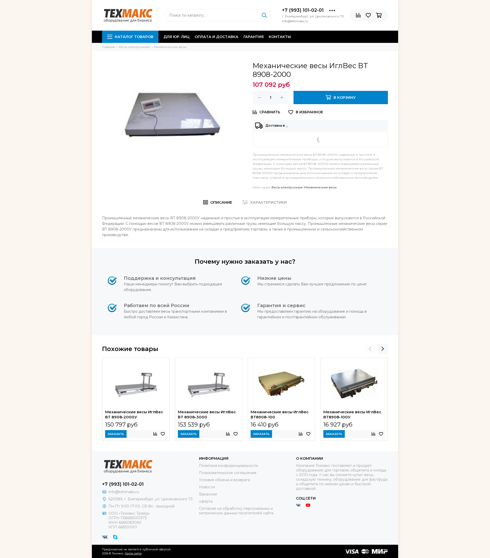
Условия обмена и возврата (224, 480)
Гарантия (253, 36)
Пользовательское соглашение (227, 472)
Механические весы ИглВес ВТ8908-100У (352, 414)
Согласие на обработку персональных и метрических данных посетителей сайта (236, 510)
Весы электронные (287, 187)
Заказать (116, 434)
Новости (207, 487)
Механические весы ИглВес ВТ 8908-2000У (134, 414)
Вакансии (208, 494)
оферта (206, 501)
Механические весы (320, 187)
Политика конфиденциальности (228, 465)
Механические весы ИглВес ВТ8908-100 (280, 414)
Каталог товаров (134, 36)
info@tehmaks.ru (123, 492)
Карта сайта (133, 553)
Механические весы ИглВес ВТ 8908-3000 (207, 414)
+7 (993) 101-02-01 (303, 10)
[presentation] (370, 349)
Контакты (280, 36)
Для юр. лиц (177, 36)
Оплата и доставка (216, 36)
